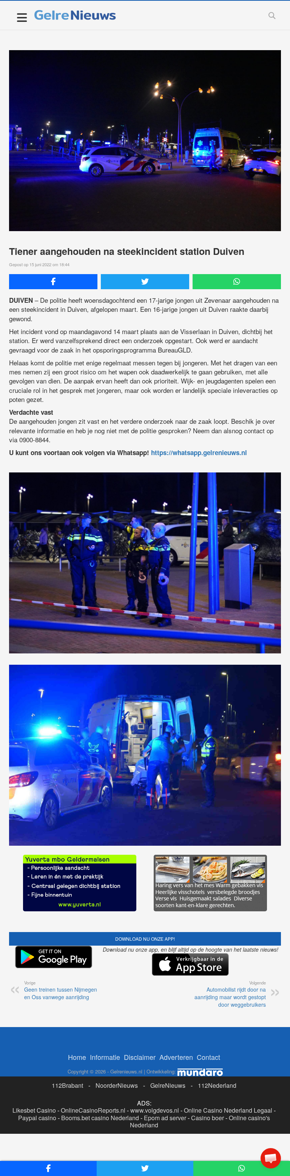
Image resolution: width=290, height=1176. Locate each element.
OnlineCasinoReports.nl (93, 1110)
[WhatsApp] (237, 281)
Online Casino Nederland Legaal (228, 1110)
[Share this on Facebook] (53, 281)
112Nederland (217, 1085)
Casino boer (207, 1117)
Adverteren (176, 1057)
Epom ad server (165, 1117)
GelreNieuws (167, 1085)
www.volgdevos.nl (154, 1110)
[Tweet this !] (145, 281)
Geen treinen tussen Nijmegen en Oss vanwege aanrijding (60, 990)
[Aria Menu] (21, 17)
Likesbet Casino (34, 1110)
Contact (208, 1057)
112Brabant (67, 1085)
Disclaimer (140, 1057)
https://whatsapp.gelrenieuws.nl (199, 452)
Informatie (105, 1057)
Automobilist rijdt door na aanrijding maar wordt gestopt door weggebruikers (230, 994)
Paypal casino (37, 1117)
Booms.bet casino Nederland (100, 1117)
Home (77, 1057)
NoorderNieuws (117, 1085)
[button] (271, 1158)
